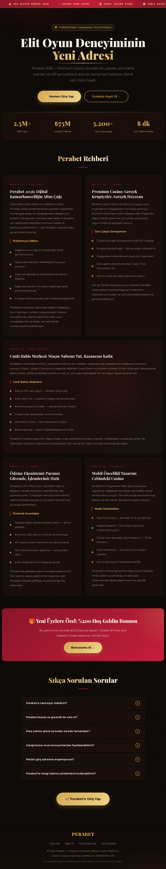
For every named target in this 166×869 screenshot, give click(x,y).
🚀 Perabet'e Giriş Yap (83, 799)
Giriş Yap (55, 843)
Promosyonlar (87, 843)
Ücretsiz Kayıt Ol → (106, 96)
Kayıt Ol (69, 843)
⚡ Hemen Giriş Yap (59, 96)
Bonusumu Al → (83, 647)
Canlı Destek (108, 843)
